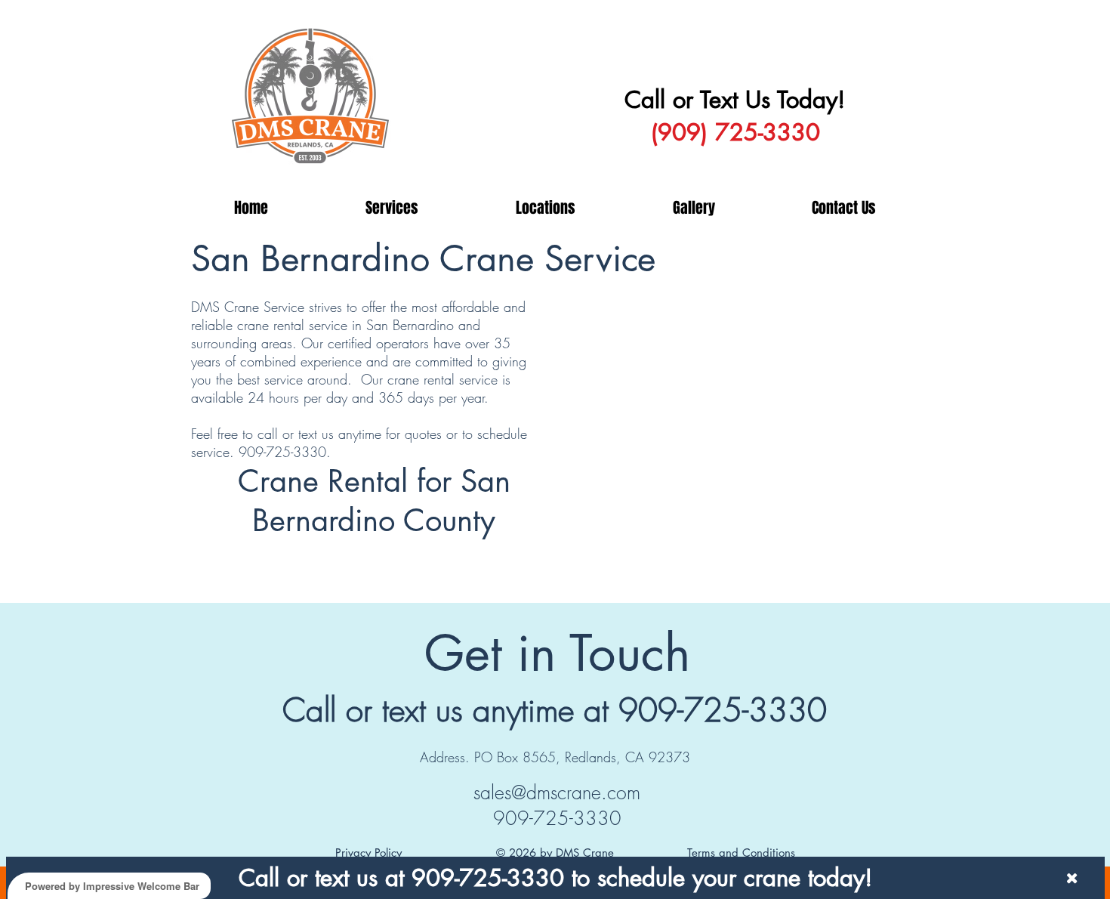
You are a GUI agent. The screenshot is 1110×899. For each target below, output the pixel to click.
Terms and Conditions (741, 852)
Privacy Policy (368, 852)
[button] (391, 207)
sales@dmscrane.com (556, 792)
